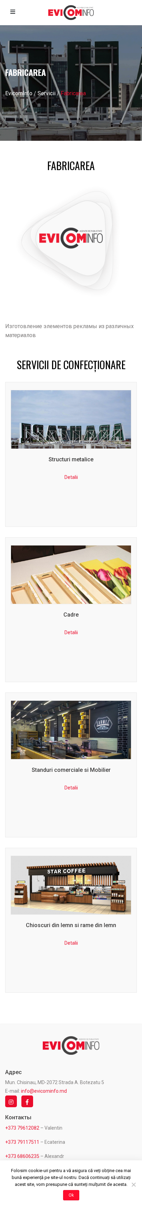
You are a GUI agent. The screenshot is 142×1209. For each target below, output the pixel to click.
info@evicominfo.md (44, 1091)
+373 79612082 (22, 1128)
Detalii (71, 454)
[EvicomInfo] (71, 12)
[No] (133, 1184)
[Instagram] (12, 1101)
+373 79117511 (22, 1142)
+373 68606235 (22, 1156)
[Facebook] (29, 1101)
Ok (71, 1195)
